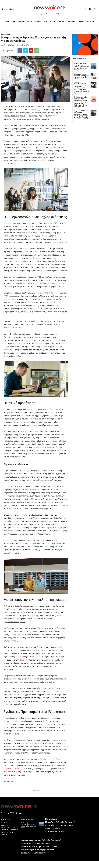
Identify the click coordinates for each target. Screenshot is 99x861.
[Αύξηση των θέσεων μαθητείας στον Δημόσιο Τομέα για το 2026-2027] (93, 76)
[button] (95, 9)
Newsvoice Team (9, 45)
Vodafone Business (14, 768)
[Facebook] (85, 9)
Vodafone (53, 293)
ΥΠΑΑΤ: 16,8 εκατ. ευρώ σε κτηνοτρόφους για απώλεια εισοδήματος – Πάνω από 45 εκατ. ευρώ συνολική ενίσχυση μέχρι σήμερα (81, 88)
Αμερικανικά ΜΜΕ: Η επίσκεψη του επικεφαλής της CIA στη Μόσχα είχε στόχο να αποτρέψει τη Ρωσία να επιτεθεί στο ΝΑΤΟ (81, 115)
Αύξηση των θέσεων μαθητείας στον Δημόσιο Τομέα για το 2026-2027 (81, 76)
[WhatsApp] (36, 50)
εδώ (23, 775)
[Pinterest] (31, 50)
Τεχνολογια (5, 34)
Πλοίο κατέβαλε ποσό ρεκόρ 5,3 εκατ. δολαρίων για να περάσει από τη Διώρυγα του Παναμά (81, 67)
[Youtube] (89, 9)
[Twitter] (25, 50)
